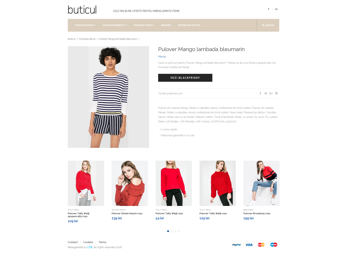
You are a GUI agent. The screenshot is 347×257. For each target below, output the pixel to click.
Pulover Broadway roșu (256, 213)
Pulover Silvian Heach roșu (127, 213)
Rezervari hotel (189, 25)
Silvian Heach (119, 210)
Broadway (248, 210)
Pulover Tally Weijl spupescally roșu (78, 215)
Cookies (88, 242)
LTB (89, 247)
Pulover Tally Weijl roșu (169, 213)
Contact (73, 242)
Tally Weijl (73, 210)
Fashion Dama (84, 25)
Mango (162, 56)
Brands (166, 25)
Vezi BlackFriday (185, 77)
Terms (102, 242)
